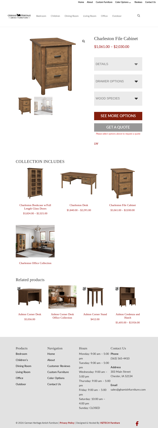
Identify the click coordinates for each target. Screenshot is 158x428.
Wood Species (108, 98)
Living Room (89, 16)
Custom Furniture (104, 2)
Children (55, 16)
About (90, 2)
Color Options (122, 2)
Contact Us (150, 2)
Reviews (138, 2)
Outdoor (117, 16)
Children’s (22, 360)
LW (96, 143)
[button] (83, 41)
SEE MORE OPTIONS (118, 116)
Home (81, 2)
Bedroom (41, 16)
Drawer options (110, 81)
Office (104, 16)
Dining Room (72, 16)
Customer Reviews (58, 366)
